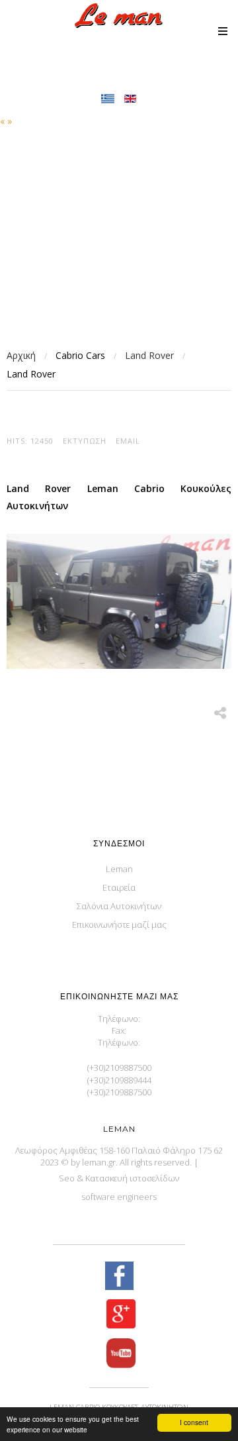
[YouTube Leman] (119, 1354)
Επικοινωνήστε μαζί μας (119, 924)
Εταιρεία (119, 887)
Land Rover (149, 355)
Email (128, 441)
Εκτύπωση (84, 441)
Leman (119, 869)
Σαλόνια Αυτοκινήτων (119, 906)
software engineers (119, 1197)
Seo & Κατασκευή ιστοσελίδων (119, 1178)
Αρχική (21, 355)
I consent (194, 1422)
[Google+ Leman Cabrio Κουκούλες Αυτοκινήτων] (119, 1315)
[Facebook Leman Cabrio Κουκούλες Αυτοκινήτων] (119, 1277)
